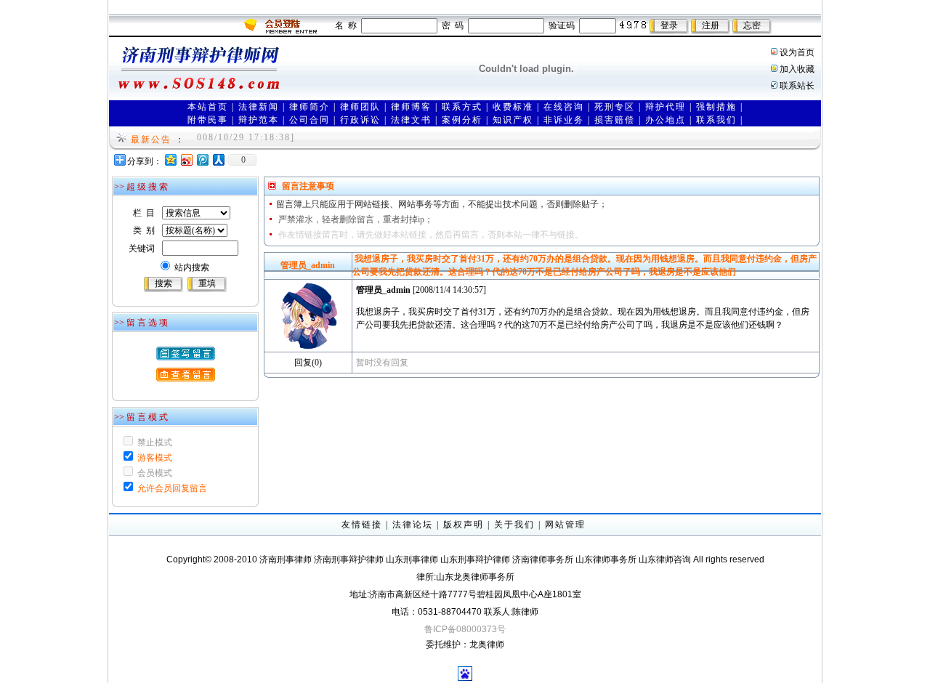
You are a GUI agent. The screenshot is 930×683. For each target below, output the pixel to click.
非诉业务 (563, 120)
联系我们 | (719, 120)
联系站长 (797, 86)
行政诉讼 (360, 120)
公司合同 (309, 120)
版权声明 (463, 525)
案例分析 (462, 120)
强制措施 (716, 107)
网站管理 (565, 525)
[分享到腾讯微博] (202, 159)
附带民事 (207, 120)
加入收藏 (797, 69)
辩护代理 (665, 107)
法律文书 (411, 120)
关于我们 (514, 525)
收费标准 (513, 107)
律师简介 (309, 107)
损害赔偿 (614, 120)
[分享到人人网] (218, 159)
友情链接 (361, 525)
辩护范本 (258, 120)
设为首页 (797, 52)
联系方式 (462, 107)
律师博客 (411, 107)
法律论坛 (412, 525)
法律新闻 (258, 107)
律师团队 (360, 107)
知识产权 (513, 120)
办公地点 (665, 120)
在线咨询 (563, 107)
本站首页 (207, 107)
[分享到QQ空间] (170, 159)
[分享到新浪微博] (186, 159)
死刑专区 (614, 107)
